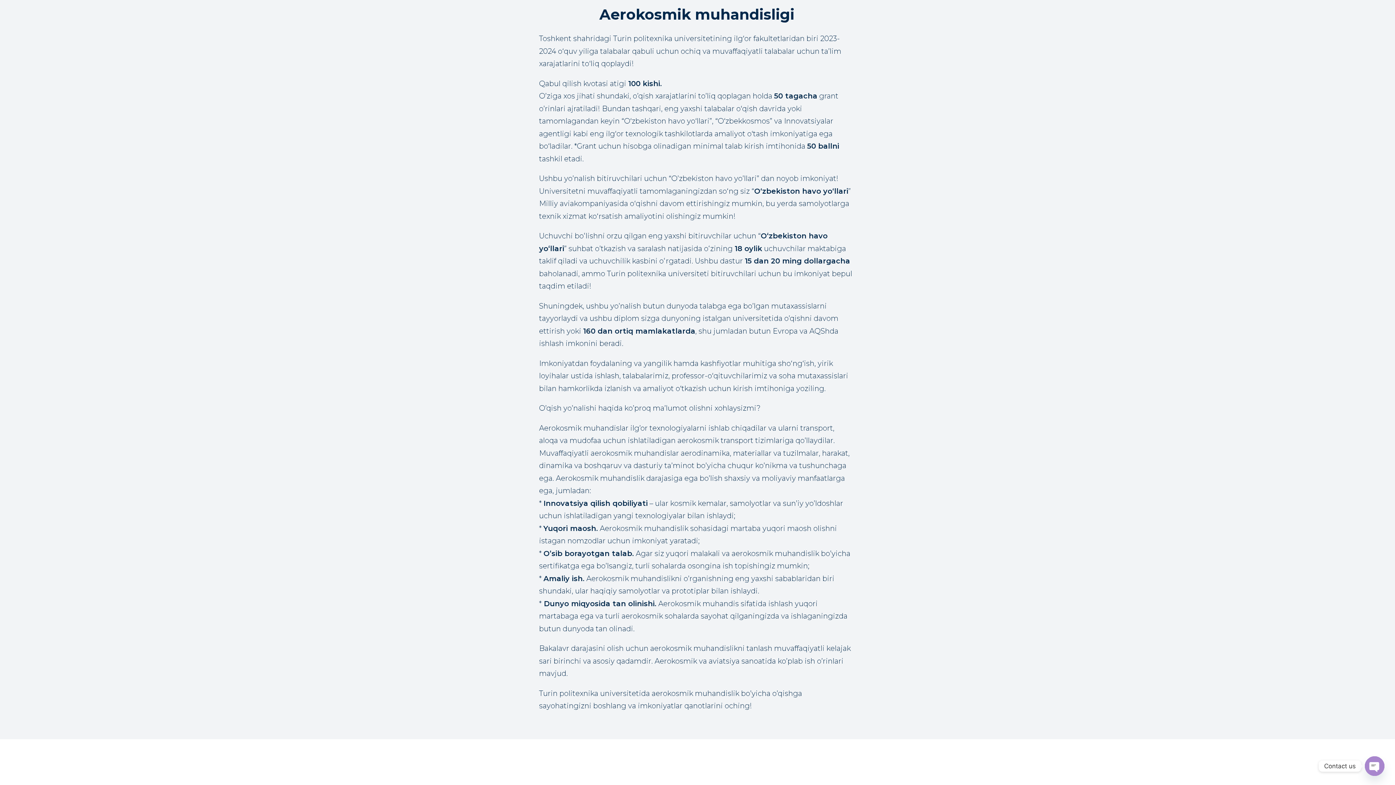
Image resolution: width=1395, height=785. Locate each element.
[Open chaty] (1374, 766)
